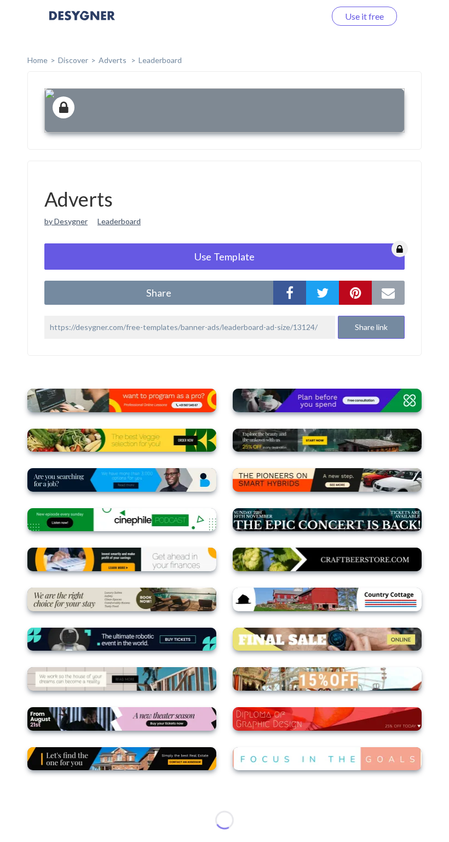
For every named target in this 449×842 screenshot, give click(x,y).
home (37, 60)
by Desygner (66, 221)
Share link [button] (371, 327)
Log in (300, 16)
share (158, 293)
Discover (73, 60)
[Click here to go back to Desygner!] (82, 23)
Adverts (113, 60)
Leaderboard (160, 60)
